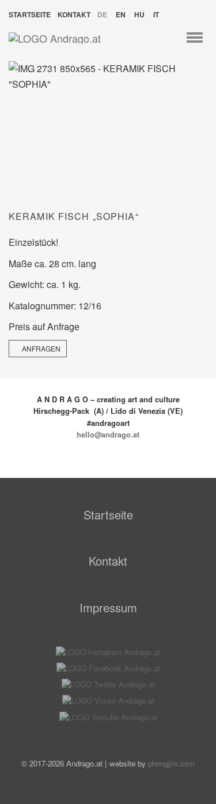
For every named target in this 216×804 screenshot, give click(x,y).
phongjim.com (171, 763)
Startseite (30, 14)
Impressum (108, 607)
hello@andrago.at (108, 434)
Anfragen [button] (40, 348)
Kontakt (74, 14)
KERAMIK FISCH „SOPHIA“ (74, 216)
